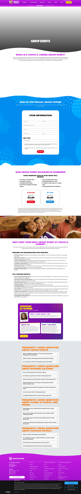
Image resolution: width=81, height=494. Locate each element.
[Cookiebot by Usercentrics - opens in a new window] (8, 492)
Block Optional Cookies (71, 489)
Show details (16, 492)
